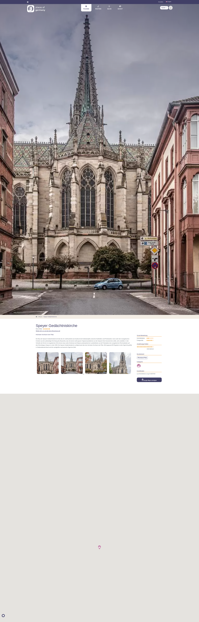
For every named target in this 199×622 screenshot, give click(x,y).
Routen (98, 9)
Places (86, 9)
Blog (109, 9)
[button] (99, 547)
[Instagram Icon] (27, 2)
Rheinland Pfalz (142, 357)
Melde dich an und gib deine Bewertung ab (48, 331)
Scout (120, 9)
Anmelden (160, 1)
